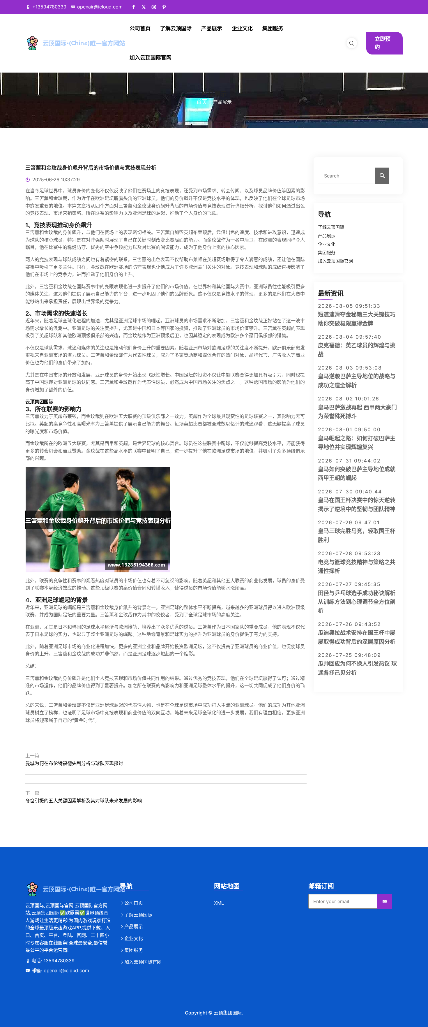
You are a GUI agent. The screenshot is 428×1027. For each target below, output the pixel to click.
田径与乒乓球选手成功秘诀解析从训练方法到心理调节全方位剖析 (356, 602)
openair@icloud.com (100, 7)
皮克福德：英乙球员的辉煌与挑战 (356, 350)
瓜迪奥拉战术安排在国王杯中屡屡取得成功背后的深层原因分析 (356, 637)
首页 (202, 102)
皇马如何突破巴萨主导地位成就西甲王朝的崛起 (356, 473)
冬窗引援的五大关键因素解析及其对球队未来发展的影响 (83, 800)
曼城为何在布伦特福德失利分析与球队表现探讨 (74, 763)
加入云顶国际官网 (150, 57)
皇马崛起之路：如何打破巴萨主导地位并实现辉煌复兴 (356, 443)
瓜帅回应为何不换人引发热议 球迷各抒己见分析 (357, 668)
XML (219, 903)
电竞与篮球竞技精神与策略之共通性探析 (356, 566)
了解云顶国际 (176, 28)
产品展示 (211, 28)
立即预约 (382, 43)
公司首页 (140, 28)
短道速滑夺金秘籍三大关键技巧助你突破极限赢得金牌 (356, 319)
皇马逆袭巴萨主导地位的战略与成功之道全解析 (356, 380)
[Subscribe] (384, 901)
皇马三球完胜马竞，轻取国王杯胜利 (356, 535)
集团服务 (272, 28)
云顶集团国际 (228, 1013)
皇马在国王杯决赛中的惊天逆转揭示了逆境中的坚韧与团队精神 (356, 504)
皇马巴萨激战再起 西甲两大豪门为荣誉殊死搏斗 (357, 412)
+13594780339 (49, 7)
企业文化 (242, 28)
